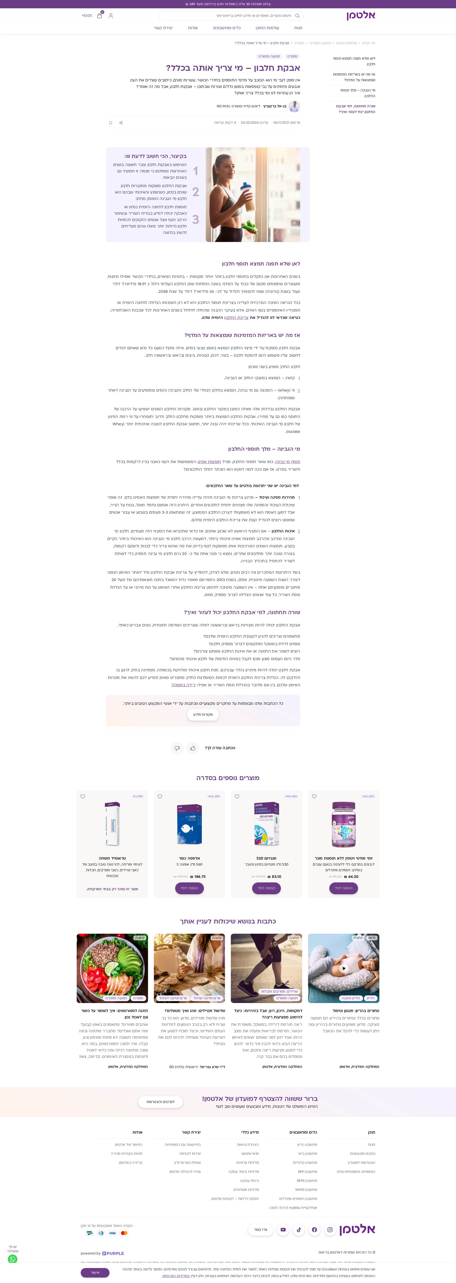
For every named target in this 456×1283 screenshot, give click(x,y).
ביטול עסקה (249, 1181)
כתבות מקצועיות (362, 1153)
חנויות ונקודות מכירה (126, 1153)
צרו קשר (260, 1229)
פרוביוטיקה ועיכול (207, 998)
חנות (371, 1144)
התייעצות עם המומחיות (183, 1144)
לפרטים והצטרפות (161, 1102)
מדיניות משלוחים (246, 1190)
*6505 (87, 15)
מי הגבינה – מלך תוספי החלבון (357, 93)
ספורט (292, 56)
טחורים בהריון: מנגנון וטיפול (356, 1010)
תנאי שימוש (250, 1153)
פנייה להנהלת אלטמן (185, 1171)
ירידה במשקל (184, 685)
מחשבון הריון (307, 1144)
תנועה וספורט (269, 56)
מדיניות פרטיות (247, 1162)
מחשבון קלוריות (305, 1162)
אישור (95, 1272)
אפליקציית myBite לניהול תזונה (293, 1208)
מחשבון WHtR (306, 1190)
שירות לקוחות (190, 1153)
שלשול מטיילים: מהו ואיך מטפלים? (195, 1010)
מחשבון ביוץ (307, 1153)
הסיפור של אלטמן (128, 1144)
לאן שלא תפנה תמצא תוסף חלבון (354, 61)
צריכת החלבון (236, 317)
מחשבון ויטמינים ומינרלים (298, 1199)
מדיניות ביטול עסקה (243, 1171)
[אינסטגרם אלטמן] (330, 1230)
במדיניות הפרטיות (176, 1276)
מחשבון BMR (307, 1181)
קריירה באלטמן (130, 1162)
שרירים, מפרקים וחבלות (279, 991)
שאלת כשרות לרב (187, 1162)
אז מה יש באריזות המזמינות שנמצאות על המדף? (354, 77)
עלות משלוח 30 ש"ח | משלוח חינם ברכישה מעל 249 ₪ (228, 4)
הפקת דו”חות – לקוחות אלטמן (235, 1199)
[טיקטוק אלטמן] (299, 1230)
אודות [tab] (193, 28)
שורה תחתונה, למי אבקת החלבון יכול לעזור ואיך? (355, 109)
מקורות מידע (203, 714)
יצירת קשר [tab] (163, 28)
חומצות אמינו (209, 461)
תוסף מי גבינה (287, 461)
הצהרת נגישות (248, 1144)
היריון (371, 998)
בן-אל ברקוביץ (274, 106)
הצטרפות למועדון (361, 1162)
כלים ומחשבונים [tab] (227, 28)
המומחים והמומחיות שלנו (356, 1171)
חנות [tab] (298, 28)
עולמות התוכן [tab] (267, 28)
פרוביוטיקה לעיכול (173, 998)
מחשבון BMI (307, 1171)
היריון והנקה (351, 998)
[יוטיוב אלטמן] (283, 1230)
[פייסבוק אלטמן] (314, 1230)
